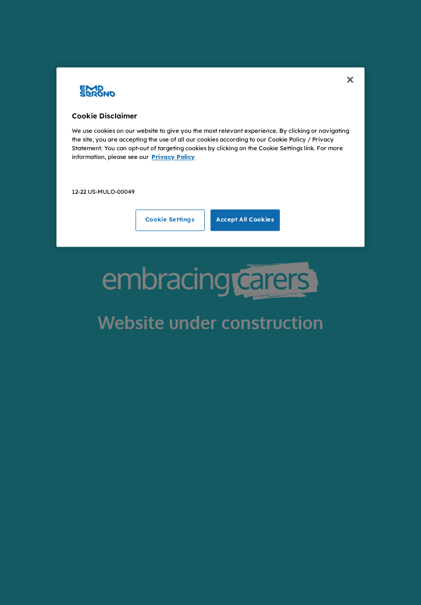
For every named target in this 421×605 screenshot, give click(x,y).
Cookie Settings (170, 220)
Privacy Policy (173, 156)
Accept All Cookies (245, 220)
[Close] (350, 79)
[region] (210, 157)
